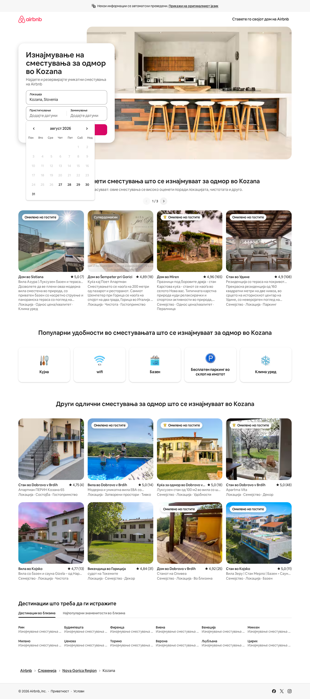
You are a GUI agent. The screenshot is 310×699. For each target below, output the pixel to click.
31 (33, 194)
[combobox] (66, 99)
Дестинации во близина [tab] (37, 613)
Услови (78, 691)
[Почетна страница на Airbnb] (30, 19)
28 (69, 185)
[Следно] (163, 201)
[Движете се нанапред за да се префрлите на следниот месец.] (86, 128)
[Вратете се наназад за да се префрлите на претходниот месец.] (34, 128)
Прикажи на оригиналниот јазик (193, 6)
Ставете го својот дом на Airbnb (260, 19)
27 (60, 185)
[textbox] (46, 115)
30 (87, 185)
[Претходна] (146, 201)
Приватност (60, 691)
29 (78, 185)
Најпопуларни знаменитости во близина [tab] (94, 613)
